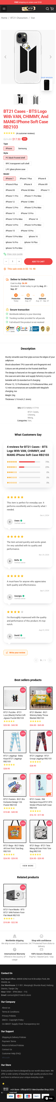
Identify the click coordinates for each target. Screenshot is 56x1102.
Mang (30, 418)
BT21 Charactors (19, 18)
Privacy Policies (9, 1016)
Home (4, 18)
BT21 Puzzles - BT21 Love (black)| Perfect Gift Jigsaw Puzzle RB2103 (14, 715)
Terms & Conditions (10, 1012)
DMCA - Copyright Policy (13, 1020)
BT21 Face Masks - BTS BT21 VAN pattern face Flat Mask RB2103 (13, 912)
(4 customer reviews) (25, 133)
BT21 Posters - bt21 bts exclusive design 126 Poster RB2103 (14, 802)
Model (6, 174)
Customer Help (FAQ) (11, 1053)
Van (33, 18)
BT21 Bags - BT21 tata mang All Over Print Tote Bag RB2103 (40, 848)
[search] (47, 8)
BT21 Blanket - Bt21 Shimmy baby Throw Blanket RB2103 (39, 715)
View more (28, 866)
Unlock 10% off (5, 1089)
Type (5, 144)
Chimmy (31, 415)
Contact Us (7, 1049)
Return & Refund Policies (13, 1045)
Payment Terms (9, 1041)
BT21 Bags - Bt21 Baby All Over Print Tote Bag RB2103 (13, 848)
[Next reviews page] (50, 660)
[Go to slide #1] (20, 99)
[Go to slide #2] (35, 99)
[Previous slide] (6, 57)
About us (6, 1008)
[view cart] (52, 8)
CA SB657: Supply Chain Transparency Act (20, 1024)
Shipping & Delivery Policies (14, 1037)
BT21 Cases (33, 412)
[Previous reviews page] (36, 660)
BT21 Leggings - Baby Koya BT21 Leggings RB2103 (13, 759)
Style (5, 153)
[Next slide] (50, 57)
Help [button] (51, 1098)
